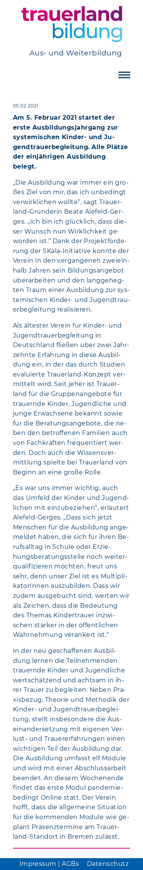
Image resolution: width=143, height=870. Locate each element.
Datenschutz (108, 863)
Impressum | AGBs (49, 863)
